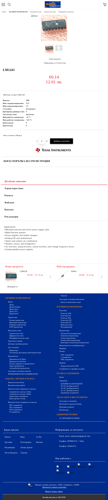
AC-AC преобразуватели (70, 390)
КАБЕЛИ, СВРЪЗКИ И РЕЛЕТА (19, 379)
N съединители (14, 412)
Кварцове (62, 348)
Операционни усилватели (66, 12)
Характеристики (13, 188)
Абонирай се (12, 287)
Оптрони (64, 296)
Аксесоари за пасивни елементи (19, 371)
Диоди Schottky (14, 307)
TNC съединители (15, 407)
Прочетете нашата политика (54, 487)
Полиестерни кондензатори (70, 340)
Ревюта (8, 195)
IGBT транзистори (16, 327)
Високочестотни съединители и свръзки (22, 402)
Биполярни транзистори (17, 322)
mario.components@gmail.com (77, 436)
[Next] (49, 276)
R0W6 (73, 271)
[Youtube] (76, 451)
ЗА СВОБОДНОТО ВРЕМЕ (69, 418)
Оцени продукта (55, 59)
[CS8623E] (11, 276)
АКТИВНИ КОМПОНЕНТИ (18, 12)
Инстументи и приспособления (70, 404)
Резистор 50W (66, 318)
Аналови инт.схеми (50, 12)
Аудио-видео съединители (18, 396)
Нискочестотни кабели (16, 382)
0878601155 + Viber (75, 441)
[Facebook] (59, 451)
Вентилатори (64, 410)
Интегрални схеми (35, 12)
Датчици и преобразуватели (18, 344)
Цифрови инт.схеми (16, 336)
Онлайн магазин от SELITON (54, 497)
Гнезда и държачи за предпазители (21, 364)
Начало (4, 12)
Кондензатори (64, 331)
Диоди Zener (13, 309)
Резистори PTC (66, 322)
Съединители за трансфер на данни (71, 369)
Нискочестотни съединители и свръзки (22, 389)
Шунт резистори (66, 325)
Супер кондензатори (68, 338)
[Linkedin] (82, 451)
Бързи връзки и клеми (17, 399)
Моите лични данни (54, 491)
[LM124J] (54, 40)
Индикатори (13, 350)
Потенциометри (66, 327)
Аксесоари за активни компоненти (71, 299)
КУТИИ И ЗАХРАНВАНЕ (68, 373)
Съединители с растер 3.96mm (20, 394)
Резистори (63, 310)
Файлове (9, 202)
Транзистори (12, 317)
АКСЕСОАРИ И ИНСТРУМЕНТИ (72, 397)
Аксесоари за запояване (68, 401)
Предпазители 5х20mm (17, 359)
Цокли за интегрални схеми (71, 302)
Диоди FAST (13, 314)
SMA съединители (15, 410)
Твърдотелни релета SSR (70, 366)
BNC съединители (15, 405)
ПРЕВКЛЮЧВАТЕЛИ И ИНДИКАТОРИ (23, 374)
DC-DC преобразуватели (70, 386)
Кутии (61, 377)
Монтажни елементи (66, 407)
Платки (62, 351)
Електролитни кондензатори (71, 333)
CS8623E (24, 271)
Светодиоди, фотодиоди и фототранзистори (25, 353)
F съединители (66, 357)
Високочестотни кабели (16, 385)
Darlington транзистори (17, 325)
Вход (22, 437)
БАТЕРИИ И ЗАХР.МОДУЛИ (71, 384)
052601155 (71, 446)
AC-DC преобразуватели (70, 388)
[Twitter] (64, 451)
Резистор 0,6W (66, 313)
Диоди (10, 302)
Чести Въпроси (11, 453)
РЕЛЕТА (62, 363)
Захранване (63, 381)
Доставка (8, 442)
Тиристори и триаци (15, 341)
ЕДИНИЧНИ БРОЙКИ (67, 415)
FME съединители (67, 359)
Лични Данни (26, 448)
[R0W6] (62, 276)
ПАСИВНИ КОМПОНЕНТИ (69, 307)
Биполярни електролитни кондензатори (75, 343)
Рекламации (11, 216)
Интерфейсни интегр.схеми (19, 338)
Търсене (23, 453)
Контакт (9, 209)
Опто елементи (13, 347)
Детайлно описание (15, 181)
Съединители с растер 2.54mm (20, 392)
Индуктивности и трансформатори (71, 345)
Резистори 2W (66, 316)
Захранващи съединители (70, 393)
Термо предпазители (16, 366)
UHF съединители (67, 355)
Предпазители (13, 356)
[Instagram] (70, 451)
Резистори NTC (66, 320)
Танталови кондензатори (69, 336)
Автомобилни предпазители (19, 368)
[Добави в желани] (101, 134)
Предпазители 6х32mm (17, 361)
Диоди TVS (13, 311)
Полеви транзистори (16, 320)
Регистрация (25, 442)
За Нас (39, 437)
